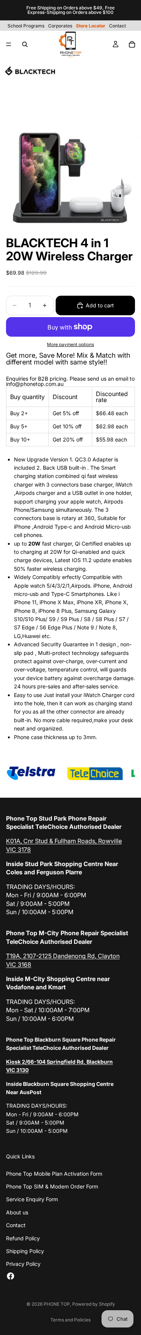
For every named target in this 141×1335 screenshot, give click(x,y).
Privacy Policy (23, 1264)
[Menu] (8, 44)
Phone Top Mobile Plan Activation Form (54, 1173)
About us (17, 1212)
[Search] (25, 44)
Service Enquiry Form (32, 1199)
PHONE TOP (57, 1304)
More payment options (70, 344)
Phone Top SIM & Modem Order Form (52, 1186)
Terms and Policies (70, 1320)
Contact (16, 1225)
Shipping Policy (25, 1251)
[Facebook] (10, 1276)
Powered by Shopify (93, 1304)
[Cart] (132, 44)
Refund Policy (23, 1238)
